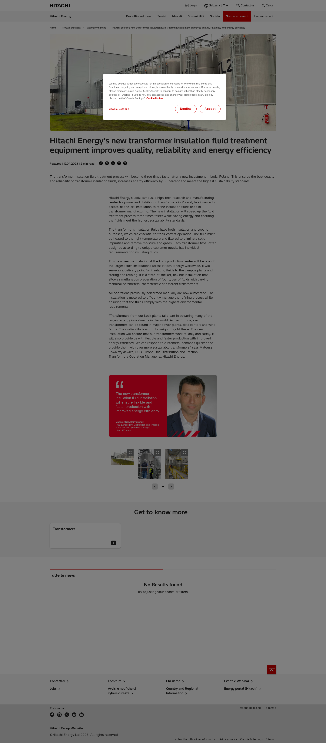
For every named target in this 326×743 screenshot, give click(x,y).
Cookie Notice (154, 98)
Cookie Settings (119, 109)
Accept (210, 108)
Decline (186, 108)
